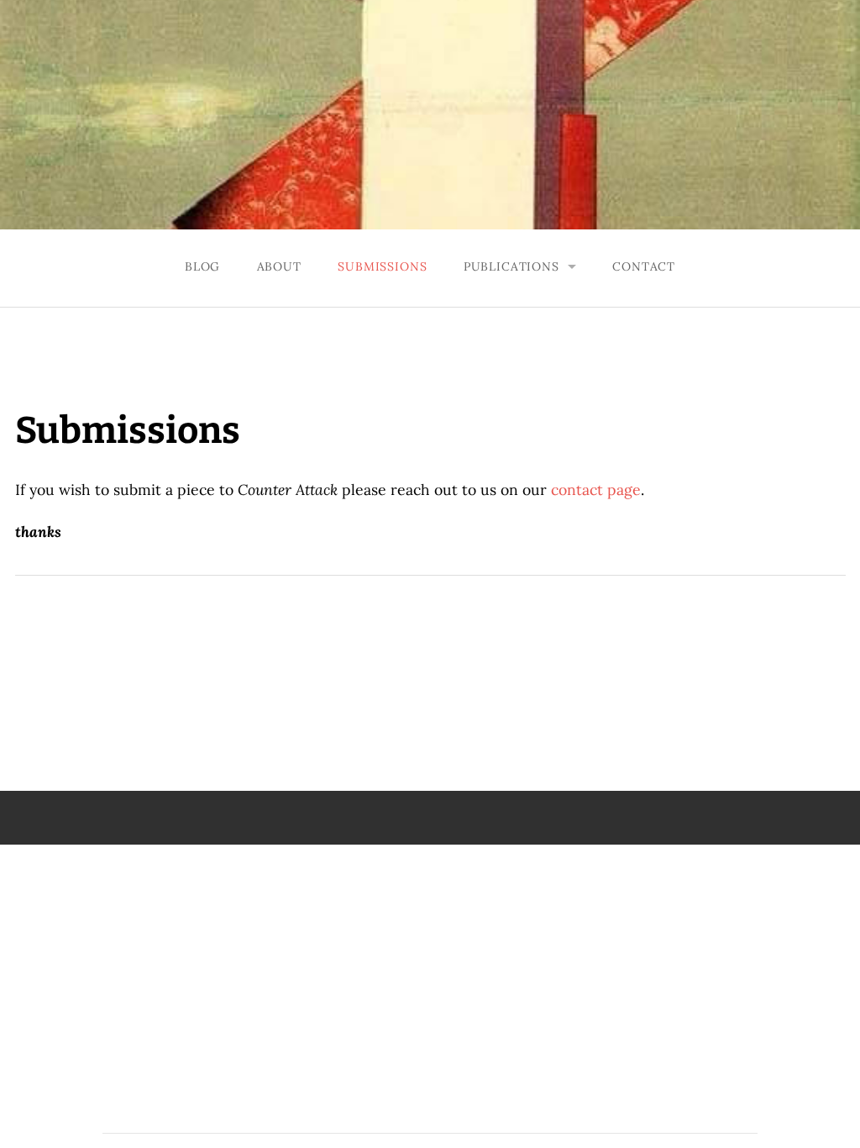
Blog (202, 266)
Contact (643, 266)
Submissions (382, 266)
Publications (511, 266)
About (279, 266)
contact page (596, 489)
